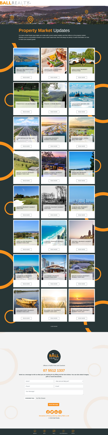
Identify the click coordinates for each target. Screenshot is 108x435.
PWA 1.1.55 (65, 416)
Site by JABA (57, 416)
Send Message (53, 404)
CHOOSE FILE (29, 398)
